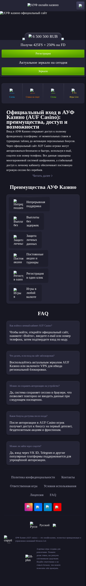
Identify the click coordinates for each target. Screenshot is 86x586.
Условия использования (60, 486)
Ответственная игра (23, 486)
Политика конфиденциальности (33, 477)
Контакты (68, 477)
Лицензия (36, 495)
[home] (43, 5)
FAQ (53, 495)
